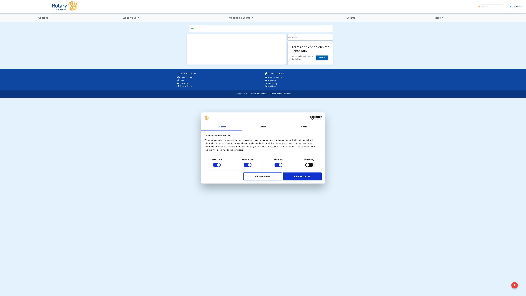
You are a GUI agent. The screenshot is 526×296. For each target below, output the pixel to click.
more (321, 58)
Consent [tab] (222, 127)
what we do (130, 17)
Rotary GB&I (270, 80)
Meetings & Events (240, 17)
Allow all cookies (302, 176)
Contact (43, 17)
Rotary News (270, 86)
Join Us (351, 17)
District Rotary (271, 83)
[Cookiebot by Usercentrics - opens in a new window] (310, 118)
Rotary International (273, 77)
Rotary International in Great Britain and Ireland (270, 93)
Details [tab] (263, 127)
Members (517, 6)
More (438, 17)
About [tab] (304, 127)
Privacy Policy (186, 86)
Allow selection (262, 176)
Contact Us (184, 83)
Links (182, 80)
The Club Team (187, 77)
